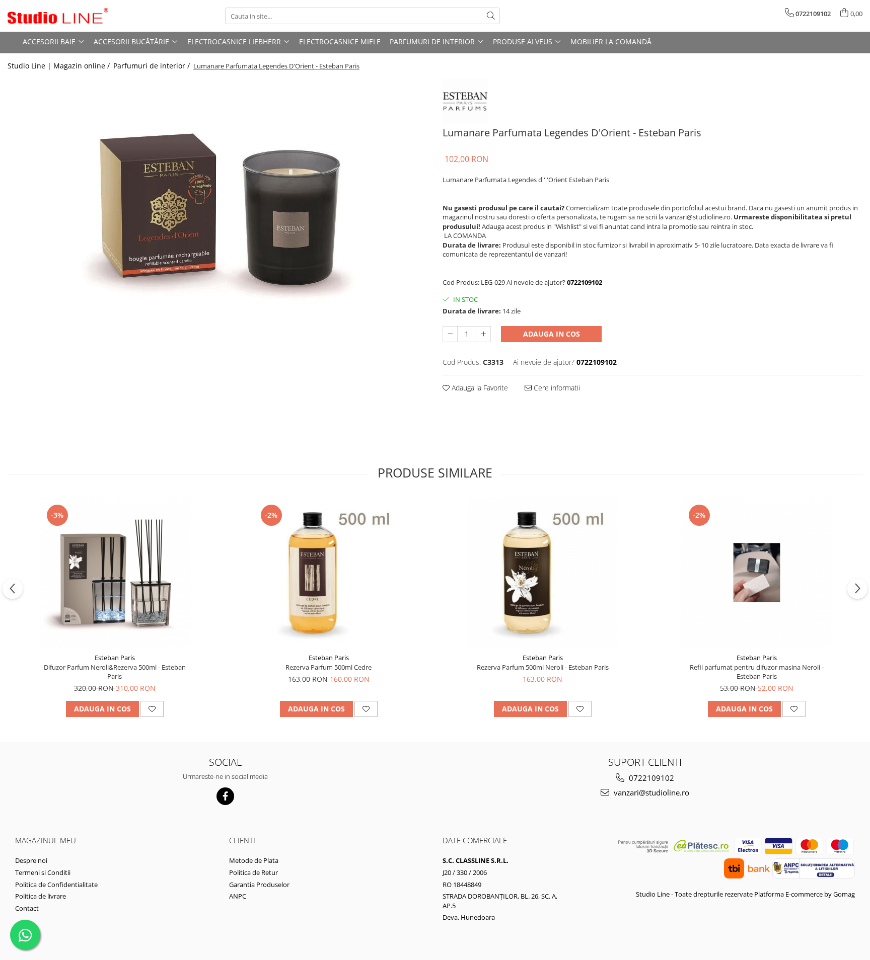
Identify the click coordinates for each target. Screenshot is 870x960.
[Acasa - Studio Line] (58, 16)
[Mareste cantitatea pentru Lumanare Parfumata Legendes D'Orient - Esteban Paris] (483, 334)
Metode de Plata (253, 860)
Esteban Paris (115, 657)
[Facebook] (225, 796)
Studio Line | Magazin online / (60, 65)
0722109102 (650, 778)
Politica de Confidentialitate (56, 884)
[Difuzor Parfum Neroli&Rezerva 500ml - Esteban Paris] (114, 572)
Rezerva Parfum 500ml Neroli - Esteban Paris (543, 667)
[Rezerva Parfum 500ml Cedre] (328, 572)
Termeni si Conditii (42, 872)
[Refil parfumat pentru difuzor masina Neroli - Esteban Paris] (756, 572)
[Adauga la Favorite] (152, 709)
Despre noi (31, 860)
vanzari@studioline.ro (650, 792)
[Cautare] (491, 16)
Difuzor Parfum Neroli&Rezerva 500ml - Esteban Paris (115, 672)
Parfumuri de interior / (152, 65)
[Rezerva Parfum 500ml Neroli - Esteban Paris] (542, 572)
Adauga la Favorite (479, 387)
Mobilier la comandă (610, 41)
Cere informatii (556, 387)
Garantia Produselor (259, 884)
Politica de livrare (40, 896)
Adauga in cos (551, 334)
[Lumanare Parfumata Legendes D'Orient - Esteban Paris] (217, 216)
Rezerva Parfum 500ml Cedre (328, 667)
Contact (27, 908)
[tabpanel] (217, 216)
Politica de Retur (253, 872)
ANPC (237, 896)
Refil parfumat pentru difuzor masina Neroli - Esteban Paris (757, 672)
